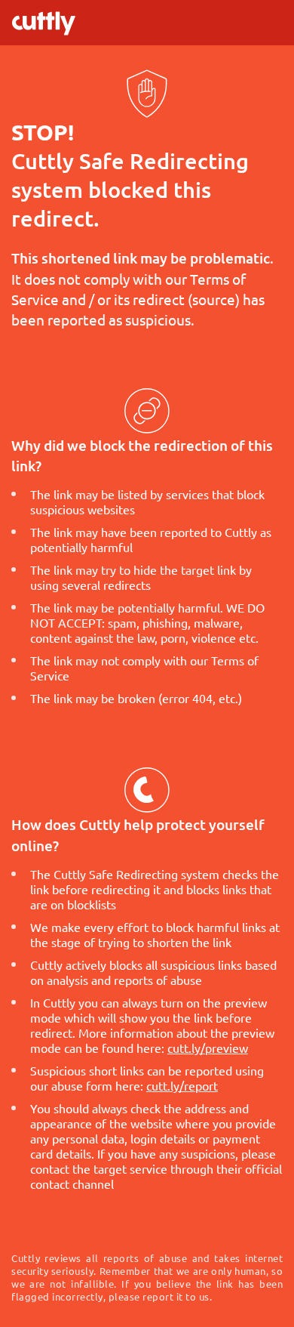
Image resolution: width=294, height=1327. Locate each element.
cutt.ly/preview (207, 1047)
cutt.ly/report (182, 1085)
